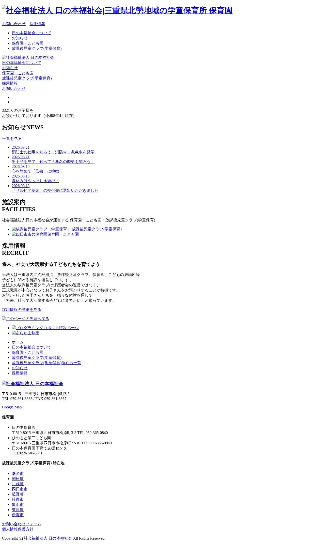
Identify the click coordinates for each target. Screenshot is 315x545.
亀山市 (18, 504)
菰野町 (18, 494)
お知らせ (20, 38)
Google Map (12, 407)
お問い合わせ (14, 24)
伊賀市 (18, 515)
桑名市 (18, 473)
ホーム (18, 342)
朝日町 (18, 479)
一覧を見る (12, 138)
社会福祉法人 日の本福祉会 (48, 538)
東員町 (18, 510)
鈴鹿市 (18, 499)
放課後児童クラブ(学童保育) (37, 48)
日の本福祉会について (31, 33)
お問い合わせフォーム (21, 524)
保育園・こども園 (27, 43)
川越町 (18, 484)
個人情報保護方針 (17, 529)
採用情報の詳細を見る (21, 309)
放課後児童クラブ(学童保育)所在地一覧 (46, 363)
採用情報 (37, 24)
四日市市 (20, 489)
